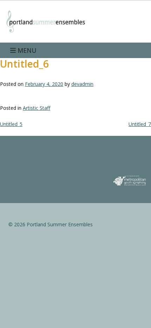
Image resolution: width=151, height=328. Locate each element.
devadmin (82, 84)
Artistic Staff (36, 108)
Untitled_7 (140, 124)
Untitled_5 (11, 124)
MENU (26, 50)
